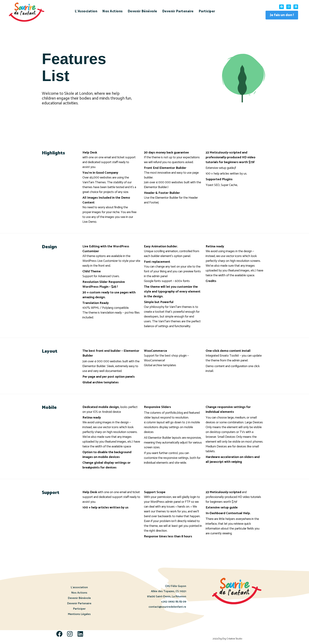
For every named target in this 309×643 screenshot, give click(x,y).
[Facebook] (281, 6)
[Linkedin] (295, 6)
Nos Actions (112, 11)
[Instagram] (288, 6)
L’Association (86, 11)
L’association (79, 587)
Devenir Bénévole (142, 11)
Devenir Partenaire (178, 11)
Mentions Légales (79, 614)
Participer (207, 11)
